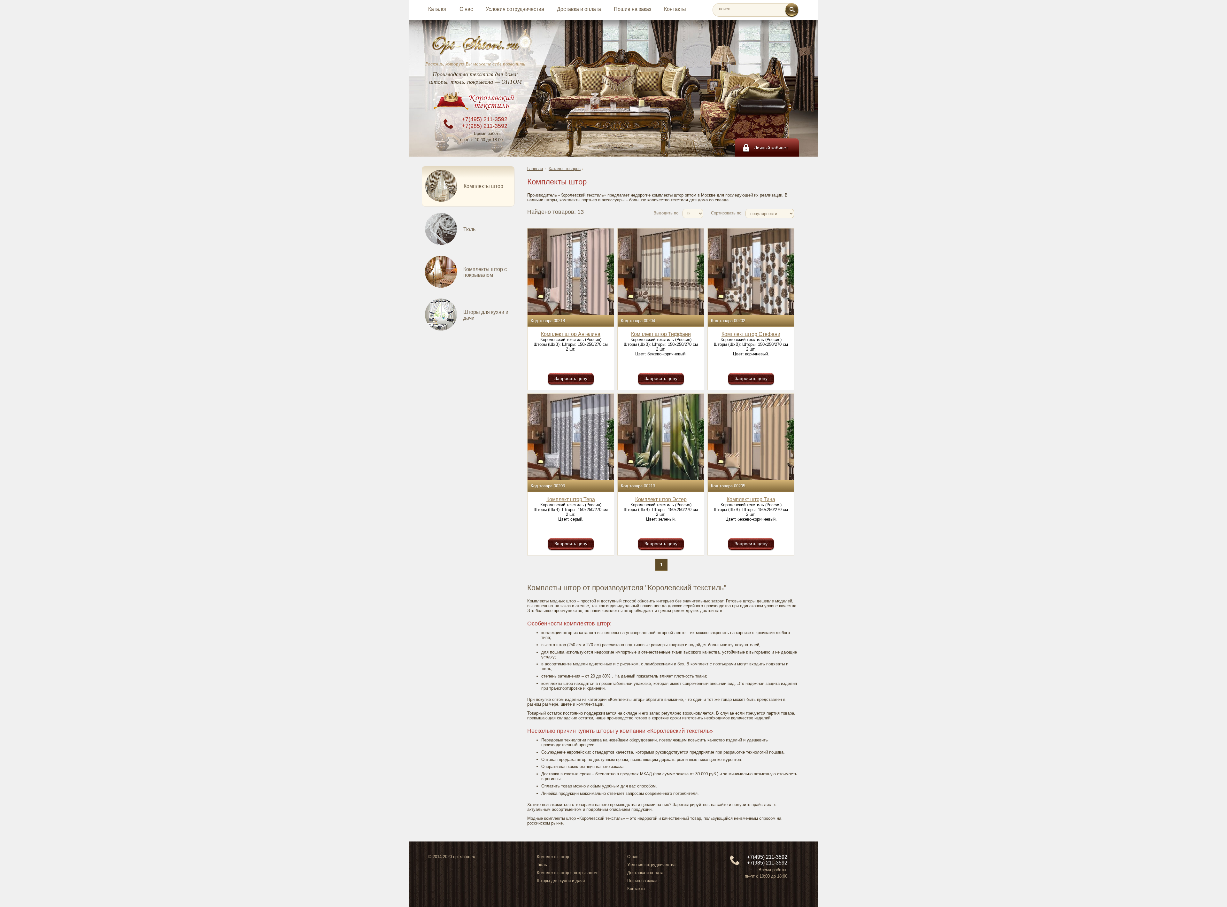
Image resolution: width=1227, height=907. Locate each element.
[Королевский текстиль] (475, 102)
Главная (535, 168)
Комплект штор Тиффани (661, 334)
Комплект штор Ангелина (570, 334)
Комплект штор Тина (751, 499)
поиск (724, 8)
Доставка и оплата (579, 9)
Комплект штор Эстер (661, 499)
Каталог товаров (565, 168)
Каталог (437, 9)
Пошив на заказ (632, 9)
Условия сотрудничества (515, 9)
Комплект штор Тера (570, 499)
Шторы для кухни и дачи (561, 880)
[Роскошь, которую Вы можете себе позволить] (475, 45)
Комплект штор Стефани (751, 334)
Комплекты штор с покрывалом (567, 872)
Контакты (675, 9)
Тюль (542, 864)
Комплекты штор (553, 856)
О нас (466, 9)
